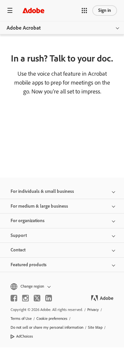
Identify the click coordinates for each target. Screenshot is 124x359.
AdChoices (24, 336)
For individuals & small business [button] (42, 191)
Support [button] (19, 235)
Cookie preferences (51, 318)
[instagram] (25, 298)
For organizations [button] (28, 220)
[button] (84, 10)
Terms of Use (21, 318)
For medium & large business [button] (39, 206)
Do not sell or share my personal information (47, 327)
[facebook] (14, 298)
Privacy (93, 309)
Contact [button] (18, 250)
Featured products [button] (29, 265)
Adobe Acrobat (24, 28)
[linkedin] (48, 298)
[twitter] (37, 298)
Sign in (104, 10)
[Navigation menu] (10, 10)
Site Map (95, 327)
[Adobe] (33, 10)
